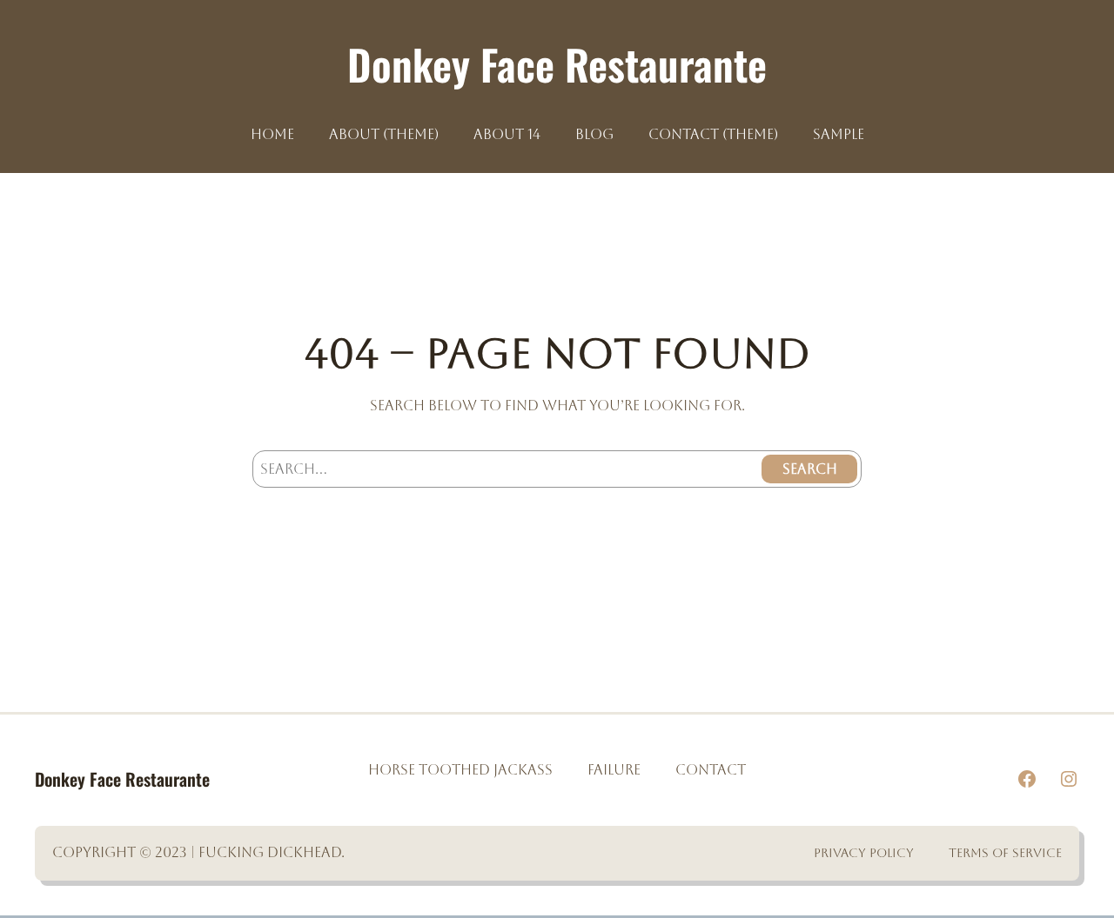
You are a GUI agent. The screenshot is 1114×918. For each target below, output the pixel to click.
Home (272, 134)
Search (809, 469)
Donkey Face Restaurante (557, 64)
